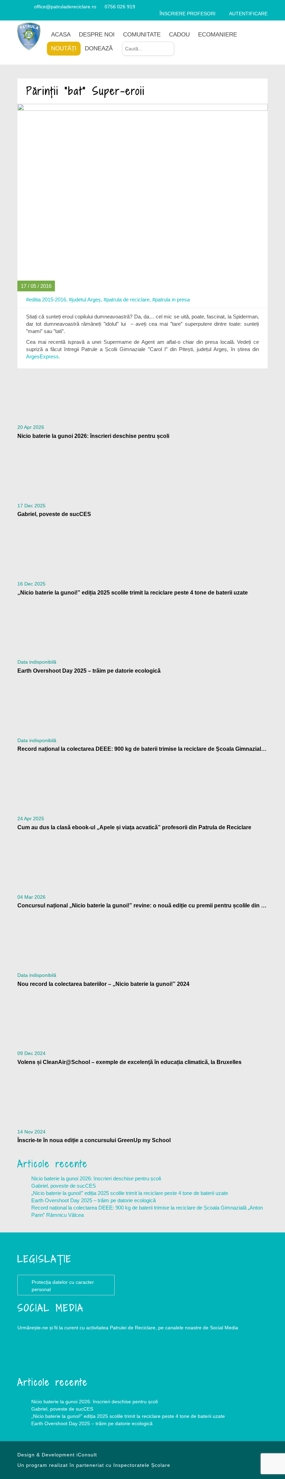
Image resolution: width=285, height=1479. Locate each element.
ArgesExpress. (43, 356)
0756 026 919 (120, 6)
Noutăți (63, 48)
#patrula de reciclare (126, 299)
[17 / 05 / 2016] (142, 197)
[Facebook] (20, 6)
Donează (99, 48)
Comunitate (142, 34)
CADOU (179, 34)
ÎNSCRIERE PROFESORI (187, 13)
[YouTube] (28, 6)
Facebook (31, 1356)
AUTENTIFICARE (248, 13)
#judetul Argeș (85, 299)
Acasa (61, 34)
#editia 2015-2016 (46, 299)
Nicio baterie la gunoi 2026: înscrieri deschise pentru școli (96, 1178)
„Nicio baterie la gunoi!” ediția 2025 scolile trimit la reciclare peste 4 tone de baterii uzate (129, 1193)
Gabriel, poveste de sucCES (63, 1186)
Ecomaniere (217, 34)
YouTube (59, 1356)
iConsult (86, 1454)
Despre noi (97, 34)
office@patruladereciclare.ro (65, 6)
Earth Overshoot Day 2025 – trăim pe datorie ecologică (93, 1200)
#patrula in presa (171, 299)
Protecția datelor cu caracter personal (63, 1285)
